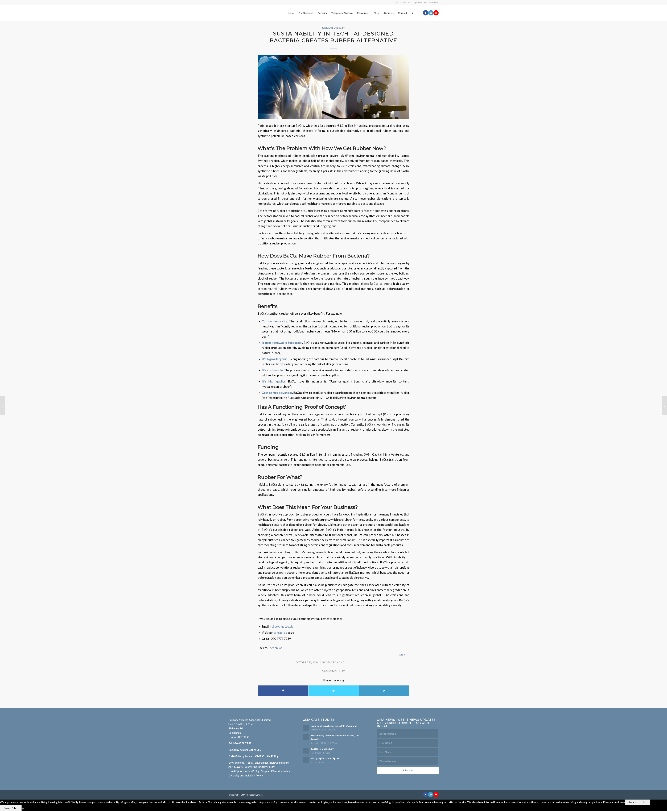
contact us (280, 632)
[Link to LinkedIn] (430, 12)
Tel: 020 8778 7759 (402, 2)
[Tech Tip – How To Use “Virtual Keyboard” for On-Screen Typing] (2, 405)
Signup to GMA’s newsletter (426, 2)
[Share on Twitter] (333, 690)
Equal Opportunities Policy (244, 771)
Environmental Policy (240, 762)
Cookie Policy (11, 808)
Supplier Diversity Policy (275, 771)
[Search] (412, 13)
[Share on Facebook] (283, 690)
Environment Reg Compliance (272, 762)
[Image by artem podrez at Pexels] (333, 87)
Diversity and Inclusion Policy (245, 775)
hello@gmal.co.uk (281, 626)
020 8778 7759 (242, 743)
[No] (23, 808)
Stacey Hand (335, 662)
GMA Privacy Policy (241, 756)
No (644, 802)
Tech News (275, 648)
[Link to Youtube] (436, 12)
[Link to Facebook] (425, 12)
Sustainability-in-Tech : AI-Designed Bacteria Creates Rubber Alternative (333, 37)
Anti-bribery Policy (264, 766)
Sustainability (333, 27)
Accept (632, 802)
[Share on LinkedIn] (384, 690)
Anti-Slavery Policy (239, 766)
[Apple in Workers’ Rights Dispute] (664, 405)
